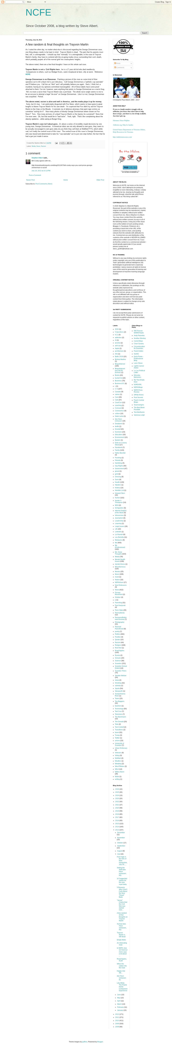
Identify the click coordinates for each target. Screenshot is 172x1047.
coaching (118, 405)
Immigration (119, 508)
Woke (117, 776)
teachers (118, 706)
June (119, 995)
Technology (119, 709)
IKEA (117, 505)
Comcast (118, 408)
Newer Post (30, 180)
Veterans (118, 753)
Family (117, 450)
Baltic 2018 (119, 356)
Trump (117, 735)
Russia (117, 655)
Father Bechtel (120, 453)
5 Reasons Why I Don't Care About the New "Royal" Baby (122, 892)
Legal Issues (119, 526)
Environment (119, 437)
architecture (119, 351)
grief (116, 474)
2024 (117, 795)
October (118, 597)
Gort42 (136, 354)
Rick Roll (118, 648)
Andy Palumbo (139, 335)
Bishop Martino (120, 359)
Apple (117, 348)
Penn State (119, 610)
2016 (117, 820)
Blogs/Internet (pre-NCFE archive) (120, 370)
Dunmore (118, 432)
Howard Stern (120, 493)
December (121, 833)
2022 (117, 802)
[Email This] (60, 143)
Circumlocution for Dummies (139, 347)
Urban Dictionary (121, 748)
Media (34, 146)
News (38, 146)
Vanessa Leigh (139, 415)
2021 (117, 805)
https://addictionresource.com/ (122, 137)
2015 (117, 824)
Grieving (118, 477)
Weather (118, 761)
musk (117, 577)
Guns (117, 479)
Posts (118, 63)
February (120, 1007)
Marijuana (118, 540)
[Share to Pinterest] (70, 143)
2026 (117, 789)
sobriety (118, 686)
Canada (118, 392)
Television (118, 714)
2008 (117, 1027)
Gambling (118, 463)
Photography (119, 622)
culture (117, 413)
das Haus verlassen (118, 420)
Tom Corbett (119, 727)
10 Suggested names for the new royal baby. (122, 881)
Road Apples (119, 651)
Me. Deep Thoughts (118, 553)
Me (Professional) (120, 546)
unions (117, 741)
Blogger (100, 1042)
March (119, 1004)
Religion (118, 645)
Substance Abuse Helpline (121, 120)
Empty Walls (121, 940)
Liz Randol (119, 534)
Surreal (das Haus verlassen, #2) (121, 927)
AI (115, 340)
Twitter (117, 738)
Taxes (117, 698)
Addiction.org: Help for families (123, 125)
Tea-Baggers (119, 701)
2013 (117, 830)
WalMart (118, 758)
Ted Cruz (118, 711)
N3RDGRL (138, 385)
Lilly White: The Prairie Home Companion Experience (122, 987)
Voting (117, 755)
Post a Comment (35, 175)
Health (117, 482)
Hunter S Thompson (119, 501)
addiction (118, 337)
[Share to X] (65, 143)
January (120, 1010)
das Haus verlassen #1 (121, 978)
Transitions (119, 730)
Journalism (119, 518)
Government (119, 468)
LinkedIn (118, 532)
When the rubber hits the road (122, 966)
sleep (117, 680)
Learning (118, 523)
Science (118, 661)
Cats (116, 400)
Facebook (118, 447)
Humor (117, 498)
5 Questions (119, 332)
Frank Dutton (138, 351)
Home (65, 180)
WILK (117, 769)
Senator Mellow (120, 676)
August (120, 851)
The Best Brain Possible (139, 408)
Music (117, 574)
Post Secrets (138, 397)
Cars (116, 397)
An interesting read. (122, 944)
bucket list (118, 378)
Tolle (116, 724)
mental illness (120, 564)
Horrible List (119, 490)
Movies (117, 571)
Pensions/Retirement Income (121, 618)
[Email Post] (56, 143)
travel (117, 732)
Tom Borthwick (139, 412)
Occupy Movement (119, 593)
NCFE (38, 12)
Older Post (100, 180)
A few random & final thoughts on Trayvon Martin (122, 917)
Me (116, 543)
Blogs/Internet (120, 364)
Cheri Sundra (139, 344)
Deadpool (118, 424)
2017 (117, 817)
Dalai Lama (119, 416)
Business (118, 381)
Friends (117, 460)
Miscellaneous (120, 567)
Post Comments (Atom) (43, 184)
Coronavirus (119, 411)
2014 (117, 827)
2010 (117, 1021)
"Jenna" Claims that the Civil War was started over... (122, 905)
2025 (117, 792)
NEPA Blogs (138, 387)
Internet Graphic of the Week (121, 511)
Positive (118, 637)
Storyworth (119, 691)
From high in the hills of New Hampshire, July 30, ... (122, 861)
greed (117, 471)
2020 (117, 329)
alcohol (117, 343)
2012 (117, 1014)
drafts (117, 426)
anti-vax (118, 346)
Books (117, 375)
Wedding (118, 764)
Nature (117, 580)
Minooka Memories (137, 376)
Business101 (119, 383)
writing (117, 779)
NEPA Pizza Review (138, 391)
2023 (117, 798)
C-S (116, 389)
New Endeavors (121, 585)
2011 (117, 1017)
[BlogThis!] (63, 143)
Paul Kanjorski (120, 605)
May (119, 998)
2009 (117, 1024)
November (121, 838)
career (117, 394)
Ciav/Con (118, 402)
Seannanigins (139, 405)
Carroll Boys (138, 341)
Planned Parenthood (119, 628)
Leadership (119, 521)
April (119, 1001)
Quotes (117, 640)
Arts (116, 354)
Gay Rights (119, 466)
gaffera (84, 1042)
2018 (117, 814)
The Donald (119, 721)
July (119, 854)
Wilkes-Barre (119, 772)
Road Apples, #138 (122, 960)
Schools (118, 658)
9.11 (116, 335)
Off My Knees (139, 395)
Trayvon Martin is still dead (121, 935)
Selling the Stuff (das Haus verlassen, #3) (121, 871)
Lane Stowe (138, 363)
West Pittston (119, 766)
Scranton (118, 663)
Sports (117, 688)
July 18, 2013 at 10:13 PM (41, 171)
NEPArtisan (119, 582)
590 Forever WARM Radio (139, 332)
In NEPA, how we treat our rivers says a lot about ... (122, 952)
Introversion (119, 515)
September (121, 846)
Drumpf (117, 429)
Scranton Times (120, 671)
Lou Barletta (119, 537)
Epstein (117, 440)
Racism (43, 146)
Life (116, 529)
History (117, 488)
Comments (120, 68)
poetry (117, 631)
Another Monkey (140, 338)
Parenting (118, 603)
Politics (117, 634)
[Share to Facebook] (68, 143)
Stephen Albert (37, 158)
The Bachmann (120, 717)
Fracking (118, 458)
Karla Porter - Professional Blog (139, 358)
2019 (117, 811)
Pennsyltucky (120, 613)
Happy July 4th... (121, 972)
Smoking (118, 683)
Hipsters (118, 485)
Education (118, 435)
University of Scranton (119, 744)
